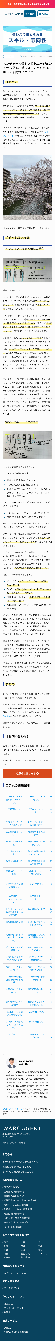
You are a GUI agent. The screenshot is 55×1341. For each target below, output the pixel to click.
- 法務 (22, 1249)
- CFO (5, 1242)
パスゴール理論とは (14, 853)
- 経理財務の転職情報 (13, 1196)
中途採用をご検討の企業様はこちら (20, 1161)
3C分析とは (14, 1034)
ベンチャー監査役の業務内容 (36, 959)
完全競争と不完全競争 (36, 833)
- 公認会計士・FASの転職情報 (17, 1209)
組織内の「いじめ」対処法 (36, 872)
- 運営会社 (7, 1303)
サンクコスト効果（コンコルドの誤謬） (14, 1024)
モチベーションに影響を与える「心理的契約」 (14, 912)
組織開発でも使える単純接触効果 (36, 936)
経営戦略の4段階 (14, 861)
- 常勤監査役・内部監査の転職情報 (19, 1200)
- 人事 (22, 1242)
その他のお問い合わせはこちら (17, 1171)
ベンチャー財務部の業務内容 (36, 978)
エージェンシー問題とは (36, 798)
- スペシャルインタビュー (15, 1272)
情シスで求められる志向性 (14, 1004)
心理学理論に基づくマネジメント (36, 853)
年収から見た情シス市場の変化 (36, 1004)
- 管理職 (6, 1257)
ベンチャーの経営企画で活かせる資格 (14, 979)
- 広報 (39, 1246)
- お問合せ (7, 1312)
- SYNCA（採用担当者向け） (16, 1332)
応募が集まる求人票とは (14, 991)
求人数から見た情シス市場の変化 (14, 1013)
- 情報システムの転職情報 (15, 1204)
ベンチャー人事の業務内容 (14, 968)
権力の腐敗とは (36, 883)
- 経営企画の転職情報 (13, 1213)
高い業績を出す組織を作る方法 (36, 863)
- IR (38, 1242)
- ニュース (42, 1253)
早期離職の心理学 (36, 909)
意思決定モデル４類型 (14, 872)
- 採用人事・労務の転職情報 (16, 1218)
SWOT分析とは (36, 1021)
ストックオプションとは (36, 1036)
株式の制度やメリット (14, 833)
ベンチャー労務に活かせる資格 (36, 968)
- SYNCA (6, 1327)
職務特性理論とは (14, 921)
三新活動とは (14, 809)
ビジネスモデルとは (36, 811)
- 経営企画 (25, 1257)
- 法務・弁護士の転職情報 (15, 1222)
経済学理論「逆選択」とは (36, 843)
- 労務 (22, 1246)
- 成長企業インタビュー (14, 1288)
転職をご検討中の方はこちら (16, 1166)
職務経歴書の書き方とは (36, 991)
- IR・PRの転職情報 (12, 1226)
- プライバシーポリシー (14, 1307)
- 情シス (41, 1249)
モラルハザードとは (14, 843)
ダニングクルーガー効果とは (14, 949)
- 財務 (5, 1253)
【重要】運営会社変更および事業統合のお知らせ (27, 3)
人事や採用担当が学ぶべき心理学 (14, 959)
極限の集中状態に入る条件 (36, 949)
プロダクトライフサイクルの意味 (14, 824)
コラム (19, 1109)
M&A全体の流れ (36, 1011)
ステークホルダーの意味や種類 (36, 824)
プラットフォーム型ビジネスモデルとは (14, 799)
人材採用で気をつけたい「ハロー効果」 (14, 937)
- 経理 (5, 1249)
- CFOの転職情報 (10, 1187)
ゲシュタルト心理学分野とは (14, 885)
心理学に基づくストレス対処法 (36, 923)
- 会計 (5, 1246)
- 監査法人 (25, 1253)
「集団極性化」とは (36, 898)
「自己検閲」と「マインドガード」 (14, 899)
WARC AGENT (8, 1109)
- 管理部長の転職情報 (13, 1191)
